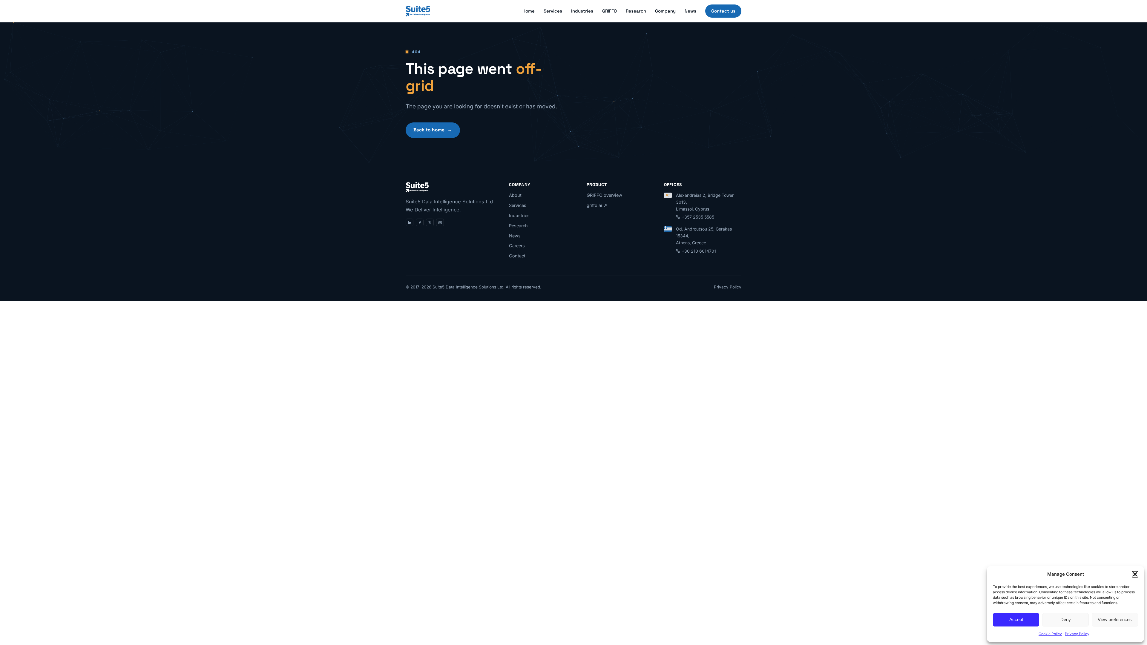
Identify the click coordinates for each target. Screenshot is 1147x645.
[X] (430, 222)
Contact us (723, 11)
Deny (1065, 619)
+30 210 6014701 (699, 251)
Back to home (432, 130)
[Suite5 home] (418, 11)
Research (636, 11)
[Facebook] (420, 222)
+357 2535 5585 (698, 216)
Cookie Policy (1050, 634)
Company (665, 11)
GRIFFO (609, 11)
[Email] (440, 222)
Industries (582, 11)
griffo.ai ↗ (597, 205)
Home (528, 11)
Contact (517, 255)
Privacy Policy (1077, 634)
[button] (1135, 574)
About (515, 195)
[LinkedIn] (409, 222)
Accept (1016, 619)
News (690, 11)
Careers (517, 245)
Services (553, 11)
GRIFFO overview (604, 195)
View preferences (1115, 619)
